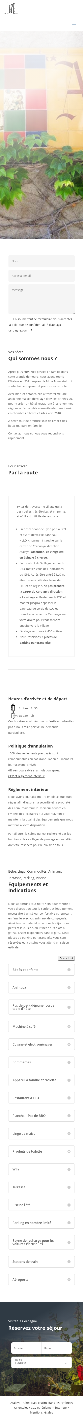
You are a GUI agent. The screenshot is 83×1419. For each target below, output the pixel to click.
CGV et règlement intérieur (26, 776)
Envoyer (64, 338)
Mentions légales (41, 1412)
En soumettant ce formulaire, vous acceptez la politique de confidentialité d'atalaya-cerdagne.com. (40, 324)
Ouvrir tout (66, 958)
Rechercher (45, 153)
